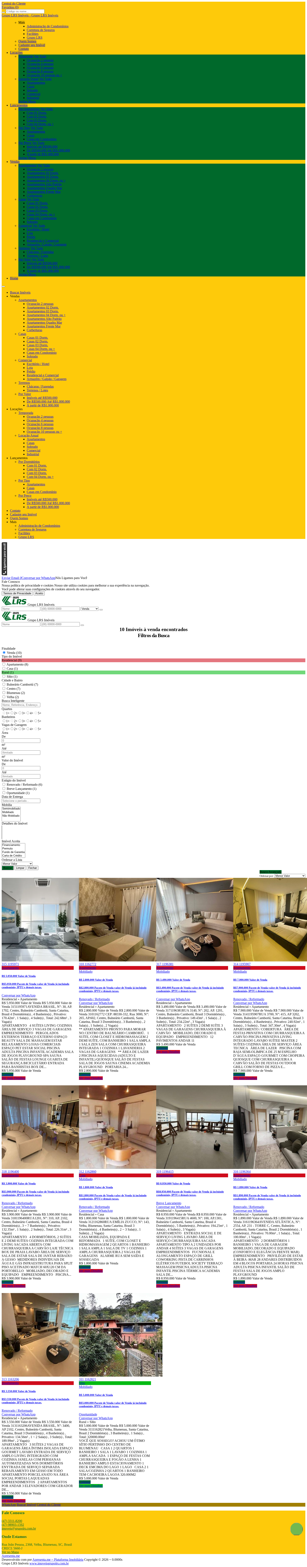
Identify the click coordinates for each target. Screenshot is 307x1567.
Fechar (32, 867)
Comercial (33, 94)
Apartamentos (36, 82)
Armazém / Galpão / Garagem (46, 244)
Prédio (31, 237)
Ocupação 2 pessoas (40, 60)
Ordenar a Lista (12, 860)
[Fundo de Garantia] (13, 852)
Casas (30, 86)
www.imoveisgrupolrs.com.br (49, 1563)
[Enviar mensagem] (101, 609)
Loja (30, 233)
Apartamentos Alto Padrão (44, 184)
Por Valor (24, 259)
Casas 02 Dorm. (37, 207)
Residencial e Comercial (43, 240)
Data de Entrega (12, 796)
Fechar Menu (27, 101)
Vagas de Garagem (14, 725)
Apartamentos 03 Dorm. (43, 176)
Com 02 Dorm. (37, 116)
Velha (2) (13, 697)
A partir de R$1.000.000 (43, 154)
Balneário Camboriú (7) (22, 684)
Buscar (7, 867)
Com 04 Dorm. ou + (40, 124)
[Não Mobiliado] (11, 816)
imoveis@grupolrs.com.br (19, 1528)
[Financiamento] (13, 845)
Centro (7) (13, 688)
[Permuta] (13, 848)
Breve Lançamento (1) (21, 789)
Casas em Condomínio (42, 139)
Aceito (39, 593)
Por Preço (24, 143)
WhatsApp (9, 1504)
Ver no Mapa (10, 1552)
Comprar (7, 1074)
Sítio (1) (12, 676)
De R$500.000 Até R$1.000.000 (48, 150)
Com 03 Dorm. (37, 120)
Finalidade (8, 648)
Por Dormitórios (29, 109)
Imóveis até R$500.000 (42, 146)
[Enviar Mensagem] (82, 625)
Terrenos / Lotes (37, 255)
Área (5, 732)
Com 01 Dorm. (37, 113)
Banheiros (8, 717)
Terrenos (24, 248)
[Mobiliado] (11, 812)
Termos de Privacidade (17, 593)
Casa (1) (12, 668)
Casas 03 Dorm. (37, 210)
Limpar (20, 867)
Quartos (7, 709)
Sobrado (32, 90)
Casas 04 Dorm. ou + (41, 214)
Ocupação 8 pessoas (40, 71)
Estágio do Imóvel (14, 780)
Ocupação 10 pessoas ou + (44, 75)
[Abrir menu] (3, 285)
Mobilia (7, 805)
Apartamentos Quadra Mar (44, 188)
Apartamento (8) (17, 664)
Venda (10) (14, 652)
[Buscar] (3, 12)
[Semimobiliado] (11, 809)
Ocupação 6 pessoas (40, 67)
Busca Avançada (271, 872)
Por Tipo (24, 128)
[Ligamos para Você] (4, 574)
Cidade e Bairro (12, 680)
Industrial (33, 97)
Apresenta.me (11, 1556)
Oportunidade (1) (18, 793)
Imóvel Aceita (11, 841)
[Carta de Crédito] (13, 856)
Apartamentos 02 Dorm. (43, 173)
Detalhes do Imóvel (14, 823)
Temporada (25, 56)
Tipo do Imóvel (12, 656)
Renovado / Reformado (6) (24, 784)
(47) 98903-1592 (13, 1524)
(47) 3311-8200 (12, 1521)
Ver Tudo (40, 56)
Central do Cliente (49, 1504)
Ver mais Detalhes (13, 1078)
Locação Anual (28, 79)
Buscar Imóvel (26, 1504)
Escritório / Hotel (38, 229)
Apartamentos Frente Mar (44, 191)
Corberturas (34, 195)
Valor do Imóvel (12, 760)
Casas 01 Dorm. (37, 203)
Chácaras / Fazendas (40, 252)
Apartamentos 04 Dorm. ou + (46, 180)
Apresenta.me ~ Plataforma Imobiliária (57, 1559)
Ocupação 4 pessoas (40, 64)
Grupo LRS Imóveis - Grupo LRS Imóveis (30, 15)
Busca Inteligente (13, 701)
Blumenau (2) (16, 693)
